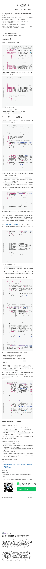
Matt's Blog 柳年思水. (11, 564)
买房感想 (30, 497)
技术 (10, 17)
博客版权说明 (5, 472)
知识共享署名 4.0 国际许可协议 (12, 474)
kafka (4, 493)
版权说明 (4, 470)
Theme (24, 564)
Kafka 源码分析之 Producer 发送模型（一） (11, 224)
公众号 (4, 477)
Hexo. (21, 564)
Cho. (28, 564)
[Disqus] (17, 515)
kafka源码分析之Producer (9, 467)
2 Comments (30, 17)
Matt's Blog (23, 4)
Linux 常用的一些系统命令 (8, 497)
